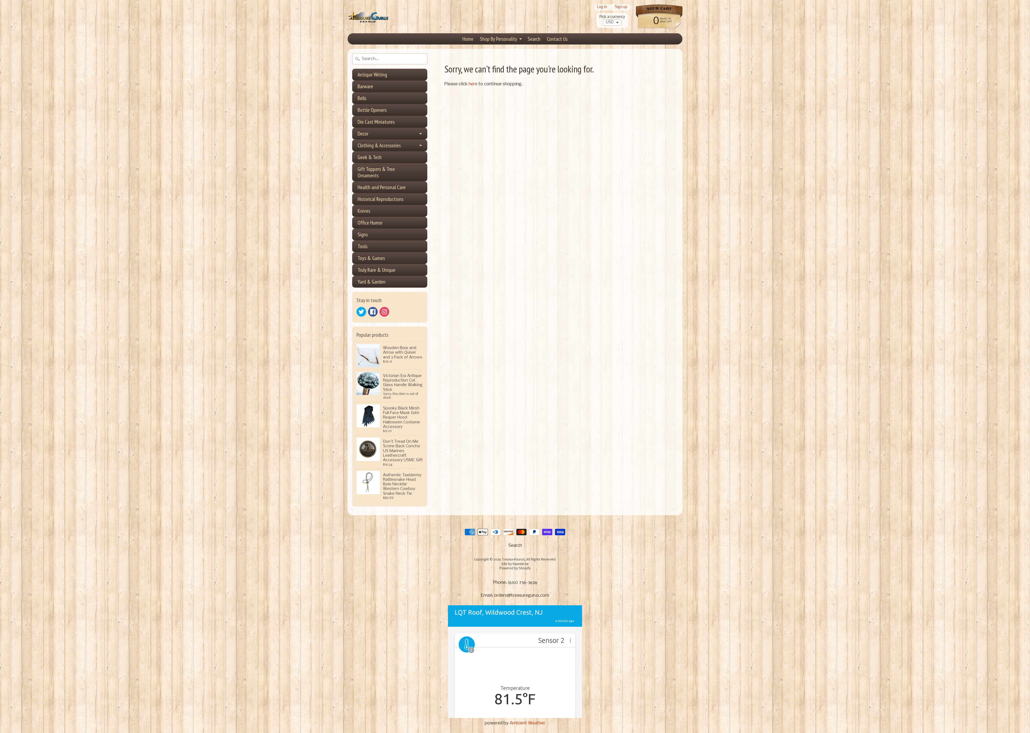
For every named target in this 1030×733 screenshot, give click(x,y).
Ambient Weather (527, 723)
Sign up (621, 7)
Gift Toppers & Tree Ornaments (376, 172)
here (473, 84)
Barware (365, 86)
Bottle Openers (372, 110)
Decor (363, 133)
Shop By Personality (498, 38)
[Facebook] (373, 312)
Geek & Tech (370, 157)
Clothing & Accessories (379, 145)
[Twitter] (361, 312)
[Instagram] (384, 312)
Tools (362, 246)
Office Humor (370, 222)
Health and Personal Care (382, 187)
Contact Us (557, 38)
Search (534, 38)
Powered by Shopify (515, 568)
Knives (364, 210)
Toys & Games (371, 258)
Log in (602, 7)
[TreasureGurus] (368, 17)
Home (467, 38)
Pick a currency (612, 17)
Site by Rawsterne (515, 564)
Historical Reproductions (380, 199)
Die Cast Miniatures (376, 121)
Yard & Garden (371, 281)
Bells (362, 98)
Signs (363, 234)
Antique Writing (372, 74)
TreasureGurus (513, 559)
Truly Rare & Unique (376, 269)
